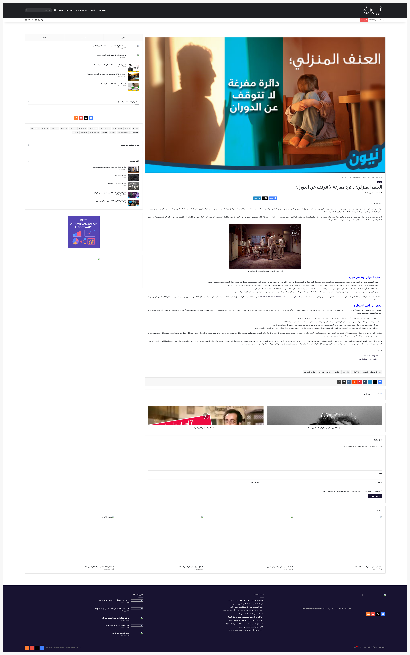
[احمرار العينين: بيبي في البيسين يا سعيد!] (137, 627)
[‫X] (375, 382)
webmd (376, 359)
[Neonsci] (373, 10)
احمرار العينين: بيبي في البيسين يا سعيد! (117, 625)
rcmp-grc (375, 356)
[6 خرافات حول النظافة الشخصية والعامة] (133, 87)
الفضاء (64, 128)
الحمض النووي (105, 128)
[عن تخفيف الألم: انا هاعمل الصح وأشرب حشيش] (133, 58)
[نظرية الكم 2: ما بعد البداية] (133, 177)
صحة (112, 132)
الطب (73, 128)
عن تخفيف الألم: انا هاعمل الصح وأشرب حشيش (111, 55)
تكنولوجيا (134, 132)
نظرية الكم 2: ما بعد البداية (118, 175)
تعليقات (44, 38)
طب (104, 132)
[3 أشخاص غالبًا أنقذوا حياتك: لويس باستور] (250, 540)
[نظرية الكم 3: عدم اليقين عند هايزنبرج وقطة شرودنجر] (133, 169)
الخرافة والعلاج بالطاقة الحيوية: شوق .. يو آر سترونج (110, 193)
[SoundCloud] (27, 648)
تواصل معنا (69, 10)
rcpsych (367, 356)
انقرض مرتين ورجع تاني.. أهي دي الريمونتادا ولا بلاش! (246, 620)
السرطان (93, 128)
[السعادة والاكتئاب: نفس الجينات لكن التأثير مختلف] (71, 540)
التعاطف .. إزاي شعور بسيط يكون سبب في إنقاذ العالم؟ (245, 617)
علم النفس (94, 132)
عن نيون (60, 10)
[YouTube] (32, 648)
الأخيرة (123, 38)
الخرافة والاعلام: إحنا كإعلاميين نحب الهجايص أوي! (110, 201)
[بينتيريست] (359, 382)
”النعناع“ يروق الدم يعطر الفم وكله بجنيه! (191, 566)
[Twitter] (37, 648)
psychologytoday (365, 359)
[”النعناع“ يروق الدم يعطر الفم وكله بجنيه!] (160, 540)
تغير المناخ (35, 128)
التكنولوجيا (117, 128)
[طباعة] (339, 382)
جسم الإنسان (123, 132)
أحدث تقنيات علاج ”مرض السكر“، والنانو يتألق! (368, 566)
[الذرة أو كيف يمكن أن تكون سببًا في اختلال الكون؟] (137, 602)
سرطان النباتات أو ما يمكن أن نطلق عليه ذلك (115, 618)
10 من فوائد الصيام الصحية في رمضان (251, 627)
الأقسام (93, 10)
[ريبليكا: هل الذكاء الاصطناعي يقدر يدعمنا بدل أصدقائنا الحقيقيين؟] (133, 77)
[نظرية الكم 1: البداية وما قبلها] (133, 186)
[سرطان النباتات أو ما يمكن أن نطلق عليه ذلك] (137, 620)
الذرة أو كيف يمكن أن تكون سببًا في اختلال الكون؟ (114, 600)
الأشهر (84, 38)
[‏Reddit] (354, 382)
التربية (345, 372)
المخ (45, 128)
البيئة (127, 128)
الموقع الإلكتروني (255, 482)
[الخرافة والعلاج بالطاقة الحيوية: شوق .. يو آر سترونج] (133, 195)
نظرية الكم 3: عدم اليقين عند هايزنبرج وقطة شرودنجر (109, 167)
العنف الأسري (324, 372)
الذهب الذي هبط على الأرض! (120, 633)
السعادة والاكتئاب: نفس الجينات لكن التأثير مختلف (99, 566)
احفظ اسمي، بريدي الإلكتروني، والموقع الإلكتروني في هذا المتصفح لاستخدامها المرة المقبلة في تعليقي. (350, 491)
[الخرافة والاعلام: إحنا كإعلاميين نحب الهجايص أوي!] (133, 203)
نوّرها (372, 177)
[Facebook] (42, 648)
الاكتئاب (355, 372)
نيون (354, 647)
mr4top (378, 193)
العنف (336, 372)
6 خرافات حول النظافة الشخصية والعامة (113, 84)
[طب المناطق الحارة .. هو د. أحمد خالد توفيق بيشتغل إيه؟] (133, 49)
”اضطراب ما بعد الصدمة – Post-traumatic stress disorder (279, 297)
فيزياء (84, 132)
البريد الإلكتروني (377, 482)
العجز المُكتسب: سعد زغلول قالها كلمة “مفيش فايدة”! (109, 65)
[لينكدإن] (370, 382)
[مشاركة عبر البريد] (344, 382)
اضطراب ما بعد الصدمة (371, 372)
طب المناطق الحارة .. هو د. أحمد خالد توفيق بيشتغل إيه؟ (109, 46)
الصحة (82, 128)
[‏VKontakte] (349, 382)
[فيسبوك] (380, 382)
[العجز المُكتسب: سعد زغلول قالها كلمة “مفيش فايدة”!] (133, 68)
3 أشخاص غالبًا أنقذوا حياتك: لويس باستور (280, 566)
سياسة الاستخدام (81, 10)
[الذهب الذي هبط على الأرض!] (137, 635)
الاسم (380, 473)
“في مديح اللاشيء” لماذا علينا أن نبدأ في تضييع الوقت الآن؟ (244, 623)
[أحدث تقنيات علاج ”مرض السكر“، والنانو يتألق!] (339, 540)
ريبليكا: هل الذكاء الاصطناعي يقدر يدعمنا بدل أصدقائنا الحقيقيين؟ (106, 74)
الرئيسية (101, 10)
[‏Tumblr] (365, 382)
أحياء (135, 128)
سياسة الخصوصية (58, 647)
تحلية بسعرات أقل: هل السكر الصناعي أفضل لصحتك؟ (246, 630)
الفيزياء (54, 128)
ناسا (75, 132)
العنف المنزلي (309, 372)
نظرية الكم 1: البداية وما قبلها (117, 183)
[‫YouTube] (81, 118)
